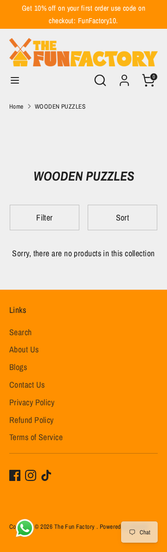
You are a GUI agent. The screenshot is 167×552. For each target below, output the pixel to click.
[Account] (124, 77)
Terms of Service (36, 437)
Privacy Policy (31, 402)
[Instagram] (30, 475)
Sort (122, 217)
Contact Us (27, 384)
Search (20, 332)
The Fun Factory (75, 526)
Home (16, 106)
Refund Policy (31, 420)
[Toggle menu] (15, 80)
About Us (24, 349)
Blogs (18, 367)
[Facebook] (14, 475)
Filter (44, 217)
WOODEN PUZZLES (60, 106)
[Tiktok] (46, 475)
